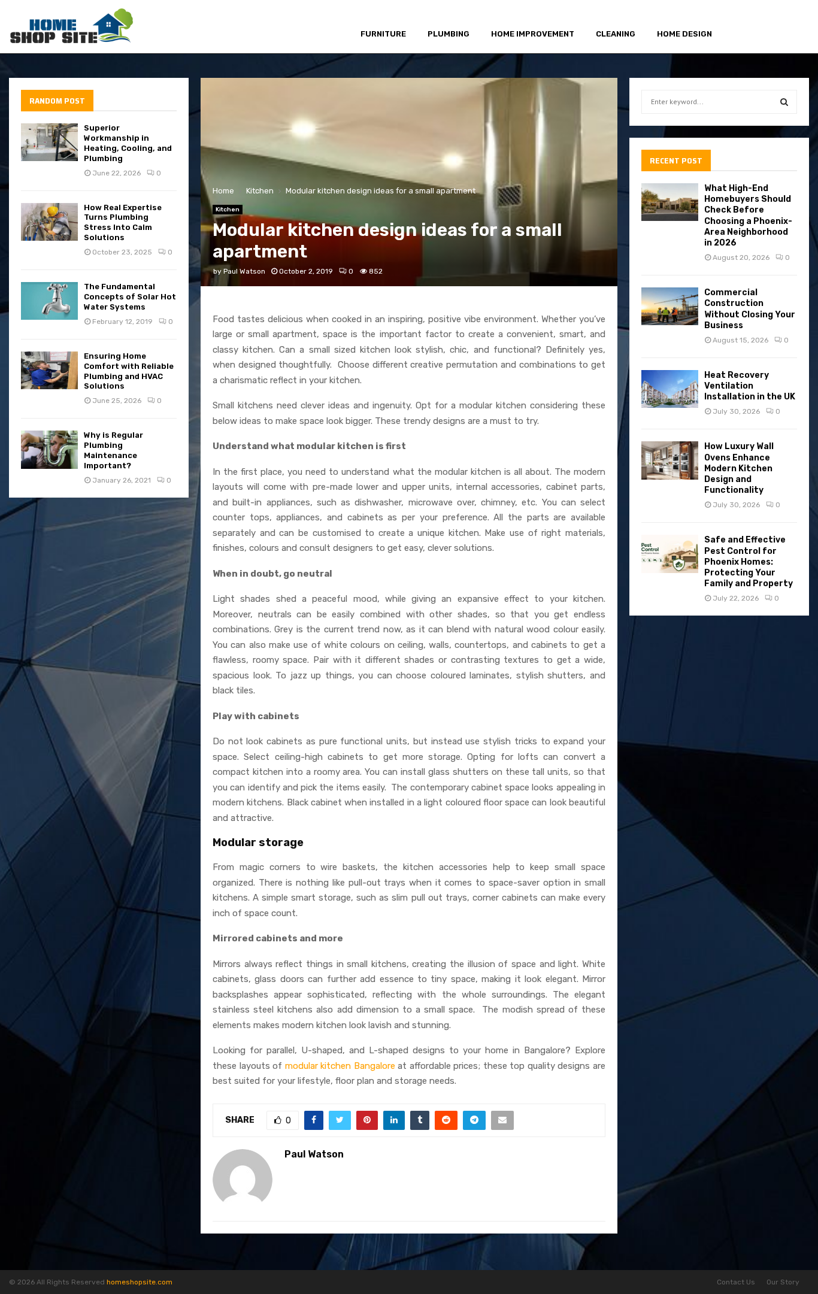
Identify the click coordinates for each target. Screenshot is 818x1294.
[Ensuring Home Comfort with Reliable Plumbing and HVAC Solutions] (49, 370)
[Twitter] (759, 27)
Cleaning (615, 33)
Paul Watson (244, 271)
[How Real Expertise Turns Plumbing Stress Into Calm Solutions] (49, 222)
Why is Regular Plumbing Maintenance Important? (113, 450)
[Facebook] (746, 27)
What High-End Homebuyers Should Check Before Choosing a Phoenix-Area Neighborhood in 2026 (748, 215)
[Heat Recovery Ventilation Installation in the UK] (669, 389)
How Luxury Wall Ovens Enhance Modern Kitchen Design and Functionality (739, 468)
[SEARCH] (784, 102)
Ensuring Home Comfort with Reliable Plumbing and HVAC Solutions (129, 371)
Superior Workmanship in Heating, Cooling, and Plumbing (128, 143)
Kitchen (228, 209)
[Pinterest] (773, 27)
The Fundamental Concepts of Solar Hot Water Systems (130, 296)
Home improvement (532, 33)
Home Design (684, 33)
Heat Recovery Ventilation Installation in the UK (749, 386)
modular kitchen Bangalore (340, 1065)
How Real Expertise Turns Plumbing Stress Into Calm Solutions (123, 223)
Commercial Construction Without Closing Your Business (749, 309)
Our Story (783, 1282)
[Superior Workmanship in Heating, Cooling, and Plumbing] (49, 142)
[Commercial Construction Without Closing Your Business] (669, 306)
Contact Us (736, 1282)
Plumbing (448, 33)
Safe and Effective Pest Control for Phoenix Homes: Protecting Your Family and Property (748, 562)
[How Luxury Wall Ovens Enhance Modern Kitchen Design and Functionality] (669, 460)
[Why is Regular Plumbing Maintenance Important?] (49, 449)
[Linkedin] (787, 27)
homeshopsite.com (139, 1282)
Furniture (383, 33)
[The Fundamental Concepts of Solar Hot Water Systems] (49, 301)
